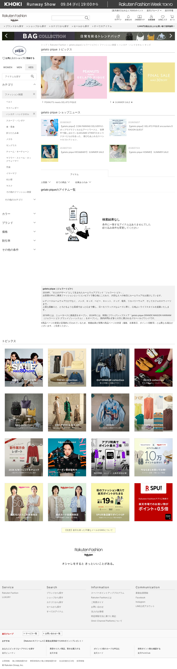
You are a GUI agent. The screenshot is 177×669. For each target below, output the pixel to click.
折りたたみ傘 (12, 133)
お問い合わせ (97, 607)
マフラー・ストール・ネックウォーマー (18, 159)
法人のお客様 (97, 611)
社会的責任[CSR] (66, 661)
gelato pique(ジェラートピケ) (83, 44)
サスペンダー (12, 108)
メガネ (9, 139)
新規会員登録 (142, 593)
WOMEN (7, 67)
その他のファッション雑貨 (18, 192)
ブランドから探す (55, 593)
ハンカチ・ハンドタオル (17, 114)
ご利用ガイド (97, 602)
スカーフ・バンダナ (15, 120)
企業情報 (6, 661)
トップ (44, 44)
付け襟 (9, 179)
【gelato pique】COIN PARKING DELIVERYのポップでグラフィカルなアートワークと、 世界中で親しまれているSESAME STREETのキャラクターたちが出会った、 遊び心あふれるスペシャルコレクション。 (82, 133)
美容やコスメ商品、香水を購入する (65, 648)
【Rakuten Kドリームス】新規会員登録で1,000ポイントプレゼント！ (53, 641)
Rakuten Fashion (58, 44)
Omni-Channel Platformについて (106, 620)
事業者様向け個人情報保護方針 (43, 661)
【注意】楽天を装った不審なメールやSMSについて (88, 530)
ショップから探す (55, 597)
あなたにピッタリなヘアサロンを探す (18, 648)
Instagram (140, 602)
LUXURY (6, 597)
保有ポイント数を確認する (149, 648)
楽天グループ (153, 10)
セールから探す (54, 607)
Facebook (140, 597)
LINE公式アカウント (145, 606)
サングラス (11, 145)
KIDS (31, 67)
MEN (19, 67)
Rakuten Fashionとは (101, 597)
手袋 (8, 167)
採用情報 (80, 661)
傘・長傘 (10, 126)
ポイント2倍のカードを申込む (107, 648)
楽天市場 (169, 10)
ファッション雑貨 (14, 94)
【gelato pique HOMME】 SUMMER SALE (148, 152)
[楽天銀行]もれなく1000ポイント (127, 10)
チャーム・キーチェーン (17, 151)
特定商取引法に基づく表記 (103, 616)
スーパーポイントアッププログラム (107, 593)
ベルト (9, 101)
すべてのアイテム (55, 611)
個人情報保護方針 (19, 661)
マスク (9, 185)
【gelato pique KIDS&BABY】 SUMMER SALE (82, 152)
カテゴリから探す (55, 602)
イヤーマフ (11, 173)
